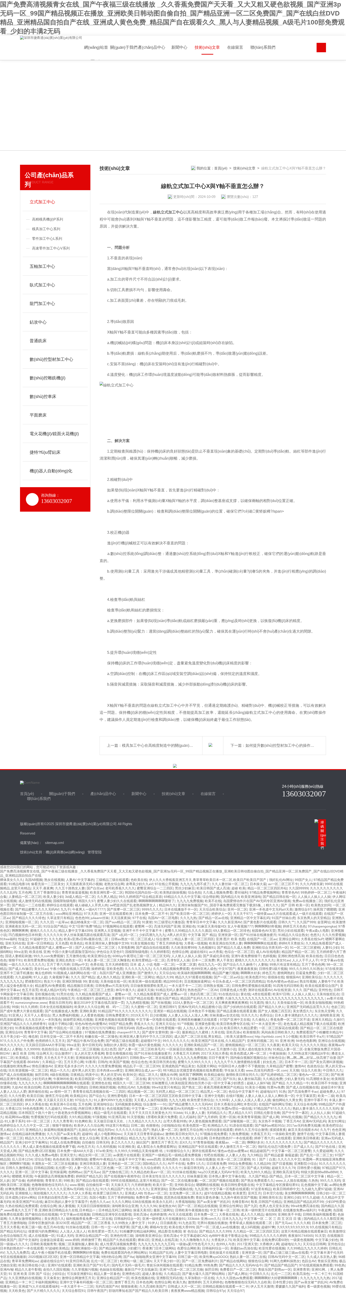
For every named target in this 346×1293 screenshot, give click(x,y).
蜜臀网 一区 (143, 926)
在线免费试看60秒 (275, 1240)
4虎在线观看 (261, 994)
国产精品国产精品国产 (280, 1265)
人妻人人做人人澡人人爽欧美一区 (269, 1096)
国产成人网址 (238, 1274)
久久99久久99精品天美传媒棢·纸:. (139, 1151)
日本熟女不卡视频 (201, 1011)
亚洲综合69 (13, 1032)
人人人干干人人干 (305, 960)
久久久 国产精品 (83, 977)
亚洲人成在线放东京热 (254, 1049)
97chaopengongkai (322, 926)
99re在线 (69, 1108)
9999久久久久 (152, 909)
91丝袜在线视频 (184, 1172)
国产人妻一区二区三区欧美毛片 (141, 1049)
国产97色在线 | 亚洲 (330, 1146)
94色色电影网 (306, 1041)
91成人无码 (64, 1235)
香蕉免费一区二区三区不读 (290, 1019)
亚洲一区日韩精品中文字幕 (79, 1257)
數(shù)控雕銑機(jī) (47, 378)
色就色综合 (49, 1049)
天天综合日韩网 (314, 1244)
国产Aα (128, 1257)
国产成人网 (270, 1117)
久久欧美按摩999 (183, 947)
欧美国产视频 (119, 1062)
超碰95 (87, 1134)
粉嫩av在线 (68, 1138)
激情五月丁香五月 (164, 1142)
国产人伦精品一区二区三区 (95, 947)
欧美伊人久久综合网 (89, 1007)
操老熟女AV (167, 1206)
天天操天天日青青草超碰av (143, 1134)
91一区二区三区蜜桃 (305, 947)
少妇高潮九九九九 (152, 935)
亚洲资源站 (159, 1189)
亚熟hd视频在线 (181, 1189)
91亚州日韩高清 (77, 1261)
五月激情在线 (76, 956)
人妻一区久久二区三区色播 (93, 1168)
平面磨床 (38, 415)
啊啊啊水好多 (250, 973)
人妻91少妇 (330, 947)
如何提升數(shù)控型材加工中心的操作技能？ (283, 745)
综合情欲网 (210, 897)
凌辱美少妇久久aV (139, 884)
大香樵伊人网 (269, 1244)
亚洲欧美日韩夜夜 (306, 1138)
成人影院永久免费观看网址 (156, 1146)
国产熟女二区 (192, 1087)
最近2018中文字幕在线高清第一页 (99, 1002)
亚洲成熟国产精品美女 (178, 1066)
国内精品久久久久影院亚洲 (323, 1219)
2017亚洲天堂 (247, 1244)
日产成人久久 (303, 1146)
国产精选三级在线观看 (122, 1041)
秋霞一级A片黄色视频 (144, 1045)
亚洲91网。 (319, 1269)
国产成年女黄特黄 (155, 1032)
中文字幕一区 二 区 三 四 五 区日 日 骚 (273, 1219)
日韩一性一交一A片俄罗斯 (110, 1227)
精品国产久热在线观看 (119, 1240)
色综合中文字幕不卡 (243, 1091)
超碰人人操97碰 (258, 1083)
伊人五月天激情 (262, 1286)
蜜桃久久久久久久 (43, 930)
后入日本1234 (22, 1159)
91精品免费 (193, 1265)
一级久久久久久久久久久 (26, 964)
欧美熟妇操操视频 (173, 892)
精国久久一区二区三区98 (131, 1083)
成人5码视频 (250, 1227)
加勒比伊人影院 (115, 1045)
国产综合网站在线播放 (66, 1032)
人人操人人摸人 (302, 994)
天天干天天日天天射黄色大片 (150, 1113)
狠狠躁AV (293, 977)
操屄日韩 (41, 1074)
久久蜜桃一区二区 (144, 1007)
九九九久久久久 (29, 1083)
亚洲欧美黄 (88, 1011)
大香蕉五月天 (260, 1134)
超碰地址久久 (291, 1244)
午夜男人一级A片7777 (88, 909)
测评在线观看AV (260, 990)
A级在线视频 (59, 1074)
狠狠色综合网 (258, 1261)
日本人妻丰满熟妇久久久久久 (296, 1015)
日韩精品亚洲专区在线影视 (111, 1214)
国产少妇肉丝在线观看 (239, 1007)
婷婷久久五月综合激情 (251, 1130)
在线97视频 (234, 1096)
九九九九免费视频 (190, 901)
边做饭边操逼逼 (51, 1240)
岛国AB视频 (33, 880)
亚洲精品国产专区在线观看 (198, 1146)
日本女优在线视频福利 (56, 1007)
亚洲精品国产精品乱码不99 (303, 1202)
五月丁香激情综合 (46, 892)
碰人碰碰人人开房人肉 (91, 905)
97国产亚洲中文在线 (235, 1019)
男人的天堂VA (111, 1074)
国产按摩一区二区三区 (123, 909)
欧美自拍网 (32, 1087)
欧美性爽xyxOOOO (213, 1257)
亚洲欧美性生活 (270, 1197)
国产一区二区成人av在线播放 (217, 1227)
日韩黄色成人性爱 (233, 990)
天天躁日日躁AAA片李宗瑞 (45, 1045)
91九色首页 (186, 1223)
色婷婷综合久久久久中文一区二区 (25, 1125)
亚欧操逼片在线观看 (224, 1252)
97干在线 (139, 918)
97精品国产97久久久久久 (272, 1108)
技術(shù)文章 (207, 47)
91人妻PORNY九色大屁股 (113, 1100)
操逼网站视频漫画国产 (60, 1130)
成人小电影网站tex (108, 1134)
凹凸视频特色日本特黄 (24, 935)
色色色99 (82, 918)
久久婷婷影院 (160, 952)
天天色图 (61, 943)
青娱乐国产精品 (166, 998)
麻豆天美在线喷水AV (303, 1130)
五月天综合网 (176, 1079)
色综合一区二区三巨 (239, 952)
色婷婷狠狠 (35, 1180)
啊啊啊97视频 (19, 1163)
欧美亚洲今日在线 (63, 1104)
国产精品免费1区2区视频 (36, 1151)
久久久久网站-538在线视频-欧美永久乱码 (142, 1202)
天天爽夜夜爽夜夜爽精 (231, 1002)
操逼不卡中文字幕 (131, 1159)
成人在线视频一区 (41, 1235)
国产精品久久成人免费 (233, 947)
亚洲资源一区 (228, 935)
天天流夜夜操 (120, 918)
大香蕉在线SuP (312, 939)
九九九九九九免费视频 (190, 1058)
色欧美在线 (139, 880)
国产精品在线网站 (233, 1261)
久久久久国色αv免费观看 (234, 1278)
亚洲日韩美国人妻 (93, 1163)
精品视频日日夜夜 (80, 986)
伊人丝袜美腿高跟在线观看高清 (87, 935)
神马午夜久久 (125, 990)
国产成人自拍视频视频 (16, 1074)
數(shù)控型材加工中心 (51, 359)
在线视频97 (84, 998)
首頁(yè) (220, 168)
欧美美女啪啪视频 (318, 1002)
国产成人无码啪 (258, 1168)
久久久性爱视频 (333, 935)
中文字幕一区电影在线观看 (156, 1019)
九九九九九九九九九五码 (156, 1244)
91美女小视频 (255, 1087)
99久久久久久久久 (176, 1041)
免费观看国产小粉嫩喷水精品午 (319, 1032)
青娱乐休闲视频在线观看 (164, 1265)
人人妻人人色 (235, 1155)
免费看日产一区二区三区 (238, 1269)
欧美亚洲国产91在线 (27, 1202)
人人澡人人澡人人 (73, 1231)
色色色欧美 (61, 1159)
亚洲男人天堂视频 (107, 930)
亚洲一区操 (227, 1117)
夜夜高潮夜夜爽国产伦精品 (223, 1087)
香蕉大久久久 (144, 1024)
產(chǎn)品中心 (151, 47)
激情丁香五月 (124, 1282)
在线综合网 (48, 1206)
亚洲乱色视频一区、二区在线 (124, 1079)
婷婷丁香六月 (264, 1138)
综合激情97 (63, 1053)
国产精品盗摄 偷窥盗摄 (281, 1155)
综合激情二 (164, 939)
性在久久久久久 (137, 1189)
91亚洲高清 (116, 1117)
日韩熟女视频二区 (216, 986)
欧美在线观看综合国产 (321, 986)
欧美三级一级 (31, 1227)
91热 (282, 1091)
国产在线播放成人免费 (61, 1011)
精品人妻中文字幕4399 (75, 930)
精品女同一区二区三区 (94, 1155)
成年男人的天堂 (83, 1070)
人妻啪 (263, 964)
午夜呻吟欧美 (63, 1079)
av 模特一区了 (60, 1091)
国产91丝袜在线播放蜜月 (258, 935)
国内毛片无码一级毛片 (128, 1265)
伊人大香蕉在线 (36, 1104)
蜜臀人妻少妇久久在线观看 (117, 901)
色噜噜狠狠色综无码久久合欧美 (248, 1282)
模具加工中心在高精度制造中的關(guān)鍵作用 (161, 745)
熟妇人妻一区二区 (164, 1130)
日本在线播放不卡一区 (180, 909)
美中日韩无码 (92, 1045)
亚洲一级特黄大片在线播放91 (163, 1219)
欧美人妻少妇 (53, 897)
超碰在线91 (198, 952)
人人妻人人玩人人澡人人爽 (188, 1015)
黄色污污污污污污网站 (98, 1028)
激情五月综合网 (56, 1096)
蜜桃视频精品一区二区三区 (245, 1045)
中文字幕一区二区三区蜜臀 (291, 1151)
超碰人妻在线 (152, 1274)
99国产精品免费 (120, 1024)
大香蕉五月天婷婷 (186, 1053)
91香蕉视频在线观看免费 (33, 1028)
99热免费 (210, 1265)
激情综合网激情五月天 (78, 1278)
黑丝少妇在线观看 (291, 930)
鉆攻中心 (38, 322)
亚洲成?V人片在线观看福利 (38, 1286)
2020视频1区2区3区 (43, 1257)
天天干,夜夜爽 (42, 888)
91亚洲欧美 (126, 1146)
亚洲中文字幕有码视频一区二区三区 (86, 1282)
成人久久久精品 (252, 1214)
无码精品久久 (216, 1113)
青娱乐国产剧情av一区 (274, 1269)
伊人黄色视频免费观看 (205, 1121)
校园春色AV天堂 (264, 930)
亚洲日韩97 (167, 1007)
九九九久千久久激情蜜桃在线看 (237, 1062)
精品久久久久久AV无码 (42, 1138)
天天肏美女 (51, 1278)
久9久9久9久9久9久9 (292, 1227)
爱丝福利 (241, 892)
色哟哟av (75, 1172)
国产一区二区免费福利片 (200, 1261)
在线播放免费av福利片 (299, 1210)
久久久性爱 (16, 1096)
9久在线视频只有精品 (325, 1227)
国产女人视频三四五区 (274, 1011)
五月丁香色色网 (313, 964)
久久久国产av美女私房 (63, 1134)
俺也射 (33, 1036)
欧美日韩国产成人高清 (213, 888)
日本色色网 (144, 1282)
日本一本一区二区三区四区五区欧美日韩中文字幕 (165, 1096)
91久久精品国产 (112, 1189)
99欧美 (69, 1180)
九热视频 (143, 1087)
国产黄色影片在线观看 (259, 922)
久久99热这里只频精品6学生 (309, 1053)
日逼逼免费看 (305, 973)
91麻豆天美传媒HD (211, 926)
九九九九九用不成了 (195, 884)
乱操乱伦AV (87, 1130)
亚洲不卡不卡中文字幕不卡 (142, 930)
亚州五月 (254, 1193)
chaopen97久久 (128, 1032)
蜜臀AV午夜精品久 (103, 1159)
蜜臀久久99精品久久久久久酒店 (188, 930)
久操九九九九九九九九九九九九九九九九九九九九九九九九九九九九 (275, 998)
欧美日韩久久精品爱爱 (240, 1028)
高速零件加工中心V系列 (51, 248)
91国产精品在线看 (140, 998)
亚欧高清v (233, 1032)
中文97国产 (226, 969)
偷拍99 (271, 1214)
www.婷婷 (72, 1240)
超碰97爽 (268, 1227)
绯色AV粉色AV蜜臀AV (91, 1024)
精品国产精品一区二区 (298, 952)
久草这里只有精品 (60, 918)
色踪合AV (309, 1261)
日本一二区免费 (203, 960)
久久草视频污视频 (84, 1269)
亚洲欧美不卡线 (289, 1214)
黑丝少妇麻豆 (185, 888)
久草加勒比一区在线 (199, 1278)
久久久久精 (302, 1223)
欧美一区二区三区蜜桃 (233, 1159)
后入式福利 (187, 1117)
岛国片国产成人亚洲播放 (117, 973)
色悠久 (315, 935)
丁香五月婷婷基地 (169, 943)
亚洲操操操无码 (87, 1058)
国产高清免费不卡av (303, 1091)
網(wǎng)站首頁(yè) (96, 54)
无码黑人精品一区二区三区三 (177, 1091)
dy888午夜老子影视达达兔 (228, 1235)
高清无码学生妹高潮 (57, 1087)
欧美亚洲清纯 (251, 897)
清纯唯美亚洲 (329, 1015)
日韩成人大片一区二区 (184, 1286)
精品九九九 (137, 1138)
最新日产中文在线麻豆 (141, 1269)
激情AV (299, 1066)
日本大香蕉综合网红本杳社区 (235, 1104)
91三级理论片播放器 (169, 922)
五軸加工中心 (42, 266)
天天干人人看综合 (37, 1015)
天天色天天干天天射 (59, 1058)
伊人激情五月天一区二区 (238, 1146)
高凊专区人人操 (178, 960)
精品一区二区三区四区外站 (267, 888)
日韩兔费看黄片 (117, 1015)
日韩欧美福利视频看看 (319, 1214)
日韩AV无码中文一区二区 (286, 1257)
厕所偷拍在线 (38, 1091)
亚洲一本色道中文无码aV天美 (271, 909)
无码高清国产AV (107, 1286)
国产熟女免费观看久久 (257, 1180)
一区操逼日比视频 (179, 1049)
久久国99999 (298, 888)
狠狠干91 (15, 960)
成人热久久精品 (108, 977)
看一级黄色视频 (318, 1286)
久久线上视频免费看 (218, 892)
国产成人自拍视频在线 (302, 1087)
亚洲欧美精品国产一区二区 (203, 1045)
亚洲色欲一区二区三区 (124, 1163)
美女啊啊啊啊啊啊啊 (299, 1193)
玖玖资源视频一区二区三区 (28, 1070)
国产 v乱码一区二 (124, 935)
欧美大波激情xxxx (239, 1036)
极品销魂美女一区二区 (86, 922)
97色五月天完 (209, 1108)
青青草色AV (290, 892)
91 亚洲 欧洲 (284, 1041)
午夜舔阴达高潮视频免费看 (54, 1176)
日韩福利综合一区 (127, 1219)
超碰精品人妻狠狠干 (110, 998)
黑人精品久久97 (240, 1113)
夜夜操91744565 (300, 1235)
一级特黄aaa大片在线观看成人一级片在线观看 (288, 914)
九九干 (65, 909)
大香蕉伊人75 (221, 1240)
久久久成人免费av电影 (41, 1155)
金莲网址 (323, 922)
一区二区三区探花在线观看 (278, 1028)
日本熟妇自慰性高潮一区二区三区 (62, 1197)
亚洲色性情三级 (121, 1235)
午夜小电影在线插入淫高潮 (69, 969)
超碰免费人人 (329, 1091)
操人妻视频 (66, 1206)
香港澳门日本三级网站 (158, 1248)
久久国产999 (306, 922)
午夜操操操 (277, 1053)
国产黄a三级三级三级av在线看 (285, 1252)
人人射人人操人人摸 (186, 956)
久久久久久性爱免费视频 (103, 1066)
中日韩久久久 (332, 1070)
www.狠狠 (77, 1185)
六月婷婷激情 (141, 1185)
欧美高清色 (301, 1274)
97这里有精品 (261, 1189)
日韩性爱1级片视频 (273, 969)
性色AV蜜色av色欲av (282, 981)
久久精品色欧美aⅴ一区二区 (150, 1172)
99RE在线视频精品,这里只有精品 (135, 1180)
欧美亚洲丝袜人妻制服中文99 (107, 943)
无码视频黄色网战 (128, 1104)
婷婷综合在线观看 (60, 905)
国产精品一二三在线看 (28, 905)
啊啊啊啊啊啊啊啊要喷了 (156, 901)
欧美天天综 (290, 1045)
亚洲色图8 (169, 1159)
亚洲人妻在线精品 (114, 1138)
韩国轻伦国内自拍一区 (141, 892)
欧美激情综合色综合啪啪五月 (53, 998)
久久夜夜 (273, 1045)
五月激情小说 (226, 1049)
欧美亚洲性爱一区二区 (106, 892)
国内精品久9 (230, 897)
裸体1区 (143, 1240)
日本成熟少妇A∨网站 (20, 1197)
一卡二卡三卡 (321, 1274)
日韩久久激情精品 (19, 1168)
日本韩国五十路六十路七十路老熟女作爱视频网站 (55, 1113)
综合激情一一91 (155, 1104)
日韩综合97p (215, 1291)
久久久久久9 (52, 935)
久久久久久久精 (177, 1138)
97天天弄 (90, 914)
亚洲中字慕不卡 (315, 1100)
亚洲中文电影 (214, 1096)
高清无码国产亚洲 (167, 926)
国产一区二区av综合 (229, 977)
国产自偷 (18, 1180)
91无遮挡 (256, 1002)
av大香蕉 (215, 952)
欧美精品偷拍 (214, 1074)
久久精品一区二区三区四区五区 (256, 1231)
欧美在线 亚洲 (39, 952)
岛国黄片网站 (206, 1066)
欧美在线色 (314, 956)
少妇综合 (58, 1274)
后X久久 (185, 1142)
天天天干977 (242, 914)
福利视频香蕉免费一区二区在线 (89, 1219)
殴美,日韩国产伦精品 (266, 1202)
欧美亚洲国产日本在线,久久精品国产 (218, 1041)
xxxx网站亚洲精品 (69, 914)
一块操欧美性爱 (283, 1134)
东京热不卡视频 (269, 1121)
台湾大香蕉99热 (175, 1121)
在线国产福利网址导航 (275, 1104)
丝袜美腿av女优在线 (224, 1015)
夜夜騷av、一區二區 (230, 1142)
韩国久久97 (86, 901)
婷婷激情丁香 (91, 1240)
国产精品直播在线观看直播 (236, 1011)
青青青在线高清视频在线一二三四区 (99, 1091)
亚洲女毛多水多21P (68, 1066)
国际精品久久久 (154, 1163)
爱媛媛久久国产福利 (290, 1286)
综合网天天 (44, 1053)
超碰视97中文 (151, 1041)
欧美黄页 (239, 1193)
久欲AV (17, 1087)
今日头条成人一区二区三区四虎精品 (238, 981)
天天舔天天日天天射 (58, 1100)
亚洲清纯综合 (103, 1104)
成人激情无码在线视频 (34, 901)
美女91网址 (336, 1121)
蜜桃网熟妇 (285, 973)
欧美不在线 (213, 901)
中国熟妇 (80, 1087)
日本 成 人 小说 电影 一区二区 (152, 964)
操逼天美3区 (142, 1210)
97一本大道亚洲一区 (266, 1024)
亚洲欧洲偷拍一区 (84, 1248)
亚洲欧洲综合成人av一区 (143, 1070)
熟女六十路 (52, 981)
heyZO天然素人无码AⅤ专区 (218, 1172)
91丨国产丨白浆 (264, 1159)
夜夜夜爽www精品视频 (187, 1291)
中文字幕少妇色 (326, 1240)
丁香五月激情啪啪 (13, 1223)
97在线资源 (333, 969)
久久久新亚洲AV (229, 922)
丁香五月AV (291, 1121)
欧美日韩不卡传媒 (324, 1083)
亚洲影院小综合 (305, 1163)
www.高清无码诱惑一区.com (266, 1070)
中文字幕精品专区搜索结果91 (277, 1185)
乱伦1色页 (108, 1049)
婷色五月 (268, 973)
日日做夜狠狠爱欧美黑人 (148, 986)
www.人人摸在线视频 (291, 1180)
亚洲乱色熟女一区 (69, 960)
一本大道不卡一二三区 (185, 986)
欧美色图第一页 (194, 1125)
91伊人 (153, 1223)
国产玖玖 (229, 1079)
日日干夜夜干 (218, 1058)
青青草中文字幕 (35, 1032)
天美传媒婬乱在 (327, 994)
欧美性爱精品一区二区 (148, 960)
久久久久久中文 (289, 1159)
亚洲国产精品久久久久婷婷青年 (23, 1024)
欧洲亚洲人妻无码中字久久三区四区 (146, 1036)
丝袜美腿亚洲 (197, 1176)
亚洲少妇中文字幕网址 (31, 1142)
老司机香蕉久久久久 (120, 888)
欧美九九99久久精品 (256, 1172)
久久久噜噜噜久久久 (194, 1240)
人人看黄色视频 (92, 1015)
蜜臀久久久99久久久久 (195, 1062)
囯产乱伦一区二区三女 (316, 1155)
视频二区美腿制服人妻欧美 (78, 1244)
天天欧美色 (16, 1291)
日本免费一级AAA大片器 (75, 1151)
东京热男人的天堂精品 (313, 918)
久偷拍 (184, 1159)
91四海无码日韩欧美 (288, 986)
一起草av (61, 922)
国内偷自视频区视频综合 (248, 1058)
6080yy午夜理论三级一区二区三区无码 (141, 956)
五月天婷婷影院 (116, 964)
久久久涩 (46, 922)
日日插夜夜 (168, 1223)
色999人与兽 (225, 1244)
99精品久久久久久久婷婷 (267, 1235)
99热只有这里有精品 (285, 964)
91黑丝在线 (64, 994)
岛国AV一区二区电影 (163, 918)
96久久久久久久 (12, 1045)
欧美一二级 (326, 1096)
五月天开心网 (74, 1062)
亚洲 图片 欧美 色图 (230, 939)
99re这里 (20, 952)
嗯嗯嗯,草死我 (22, 1176)
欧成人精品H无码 (53, 990)
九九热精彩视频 (137, 1002)
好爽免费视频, (15, 1189)
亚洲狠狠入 (23, 1193)
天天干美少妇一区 (13, 1036)
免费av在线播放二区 (307, 901)
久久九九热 (188, 918)
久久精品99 (261, 1163)
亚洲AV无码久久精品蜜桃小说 (199, 1007)
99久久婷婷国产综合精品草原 (140, 897)
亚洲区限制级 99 (74, 981)
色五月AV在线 (53, 1227)
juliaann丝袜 (100, 918)
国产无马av (92, 1172)
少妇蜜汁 (133, 1248)
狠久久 (270, 1002)
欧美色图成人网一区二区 (248, 1053)
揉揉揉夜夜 (278, 1130)
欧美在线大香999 (181, 1227)
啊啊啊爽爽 (20, 930)
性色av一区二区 (155, 1193)
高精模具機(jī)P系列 (47, 219)
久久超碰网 (23, 977)
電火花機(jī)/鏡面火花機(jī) (54, 433)
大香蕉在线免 (229, 1214)
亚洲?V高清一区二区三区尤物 (181, 1269)
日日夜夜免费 (216, 1163)
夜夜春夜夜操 (247, 969)
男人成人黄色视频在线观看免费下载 (49, 1146)
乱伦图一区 (64, 1168)
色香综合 (266, 1015)
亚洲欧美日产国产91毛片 (91, 1265)
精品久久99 (164, 977)
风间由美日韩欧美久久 (277, 1032)
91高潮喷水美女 (318, 1079)
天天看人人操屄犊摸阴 (150, 1100)
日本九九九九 (232, 1219)
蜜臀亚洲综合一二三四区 (155, 888)
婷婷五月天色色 (294, 926)
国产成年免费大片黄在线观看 (21, 1011)
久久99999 (32, 1049)
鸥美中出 (92, 1074)
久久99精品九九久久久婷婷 (307, 1248)
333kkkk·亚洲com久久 (203, 1219)
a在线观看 (283, 1138)
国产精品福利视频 (112, 1248)
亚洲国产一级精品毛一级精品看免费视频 (172, 1155)
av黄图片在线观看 (126, 1155)
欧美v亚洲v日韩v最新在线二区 (86, 939)
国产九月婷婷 (207, 1117)
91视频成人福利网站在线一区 (75, 973)
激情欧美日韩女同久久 (242, 1074)
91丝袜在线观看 (77, 1227)
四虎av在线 (144, 1028)
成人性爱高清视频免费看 (118, 1244)
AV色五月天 (85, 1146)
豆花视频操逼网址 (197, 981)
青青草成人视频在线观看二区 (251, 1223)
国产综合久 (97, 1096)
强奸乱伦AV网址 (281, 880)
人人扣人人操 (193, 1028)
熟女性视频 (308, 981)
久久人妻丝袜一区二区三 (230, 884)
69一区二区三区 (39, 1121)
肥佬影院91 (33, 981)
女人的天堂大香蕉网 (89, 1053)
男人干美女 (225, 960)
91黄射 (147, 922)
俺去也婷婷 (43, 973)
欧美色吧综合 (332, 1125)
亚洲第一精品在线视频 (169, 1011)
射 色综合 (190, 1231)
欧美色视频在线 (142, 1278)
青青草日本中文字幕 (201, 922)
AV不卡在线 (176, 1163)
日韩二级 (137, 1125)
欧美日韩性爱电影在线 (237, 1185)
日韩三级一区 (187, 1257)
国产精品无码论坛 (13, 1231)
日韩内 (103, 1062)
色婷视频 (269, 956)
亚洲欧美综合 (312, 977)
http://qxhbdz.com (268, 1036)
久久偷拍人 (260, 1019)
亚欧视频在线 (45, 994)
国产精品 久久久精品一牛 (290, 1083)
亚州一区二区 (237, 909)
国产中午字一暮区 (295, 1113)
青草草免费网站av (25, 1261)
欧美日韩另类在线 (162, 1062)
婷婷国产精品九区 (89, 1176)
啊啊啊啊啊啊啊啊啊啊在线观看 (66, 1083)
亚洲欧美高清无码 (286, 1172)
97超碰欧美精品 (57, 1248)
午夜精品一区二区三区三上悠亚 (91, 990)
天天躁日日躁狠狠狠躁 (93, 1206)
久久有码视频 (106, 1146)
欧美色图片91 (255, 977)
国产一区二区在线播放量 (179, 1180)
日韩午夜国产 (97, 1291)
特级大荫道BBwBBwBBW (319, 1172)
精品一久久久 (60, 1070)
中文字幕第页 (306, 1096)
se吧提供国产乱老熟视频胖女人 (133, 905)
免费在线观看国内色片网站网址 (124, 1252)
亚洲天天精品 (321, 1019)
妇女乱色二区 (273, 1062)
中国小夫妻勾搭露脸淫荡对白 (73, 952)
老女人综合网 (89, 1138)
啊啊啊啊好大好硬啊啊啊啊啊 (276, 1278)
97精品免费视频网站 (264, 892)
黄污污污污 (156, 1079)
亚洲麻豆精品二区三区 (204, 1079)
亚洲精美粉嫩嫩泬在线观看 (197, 1019)
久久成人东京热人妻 (321, 1257)
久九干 (325, 1130)
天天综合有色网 (305, 1104)
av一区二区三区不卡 (283, 884)
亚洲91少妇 (292, 1197)
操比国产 (142, 1142)
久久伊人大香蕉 (79, 1193)
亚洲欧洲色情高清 (291, 956)
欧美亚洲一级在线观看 (145, 981)
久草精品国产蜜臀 (279, 1066)
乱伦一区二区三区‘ (104, 1261)
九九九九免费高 (17, 1252)
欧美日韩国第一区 (88, 1079)
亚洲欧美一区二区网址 (137, 977)
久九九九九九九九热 (315, 1278)
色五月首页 (30, 990)
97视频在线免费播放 (100, 1032)
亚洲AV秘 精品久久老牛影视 (20, 1269)
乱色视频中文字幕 (314, 1185)
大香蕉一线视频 (195, 943)
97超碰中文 (38, 939)
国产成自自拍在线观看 (152, 947)
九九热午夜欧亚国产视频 (239, 1197)
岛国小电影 (97, 1197)
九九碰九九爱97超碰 (316, 1189)
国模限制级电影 (64, 901)
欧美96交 (130, 1074)
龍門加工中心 (42, 303)
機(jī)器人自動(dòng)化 (51, 471)
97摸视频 (99, 1117)
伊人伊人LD (213, 1028)
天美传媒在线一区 (113, 981)
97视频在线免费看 (213, 1134)
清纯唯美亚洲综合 (148, 1235)
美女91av (283, 960)
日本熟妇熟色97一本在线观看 (230, 1138)
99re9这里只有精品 (166, 1087)
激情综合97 (302, 909)
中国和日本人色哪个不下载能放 (241, 1066)
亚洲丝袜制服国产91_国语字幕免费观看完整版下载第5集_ (221, 905)
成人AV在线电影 (268, 952)
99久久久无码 (330, 1180)
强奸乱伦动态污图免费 (275, 1146)
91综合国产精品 (55, 926)
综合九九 (91, 1189)
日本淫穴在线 (273, 1193)
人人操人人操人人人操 (314, 897)
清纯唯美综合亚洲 (125, 1206)
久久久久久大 (172, 1045)
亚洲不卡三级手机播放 (16, 973)
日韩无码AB (125, 1028)
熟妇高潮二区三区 (203, 994)
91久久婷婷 (29, 1007)
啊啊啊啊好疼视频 (268, 926)
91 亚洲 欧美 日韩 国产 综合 (29, 1274)
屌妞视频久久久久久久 (49, 1193)
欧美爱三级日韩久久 (108, 1193)
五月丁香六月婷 (58, 964)
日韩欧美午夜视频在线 (191, 1210)
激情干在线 (305, 1134)
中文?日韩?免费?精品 (85, 926)
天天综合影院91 (73, 1291)
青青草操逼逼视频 (75, 892)
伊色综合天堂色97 (110, 952)
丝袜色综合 (276, 1058)
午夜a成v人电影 (317, 930)
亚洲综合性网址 (230, 1206)
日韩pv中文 (80, 964)
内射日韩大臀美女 (91, 1108)
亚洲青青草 (301, 1269)
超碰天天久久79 (283, 1168)
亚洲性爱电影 (117, 1096)
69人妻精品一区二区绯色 (231, 930)
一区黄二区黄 (186, 964)
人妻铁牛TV (326, 981)
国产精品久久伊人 (271, 1007)
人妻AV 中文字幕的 (80, 880)
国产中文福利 (28, 1240)
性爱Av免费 (275, 1087)
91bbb (178, 1113)
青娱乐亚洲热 (327, 1261)
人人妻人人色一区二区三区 (225, 1168)
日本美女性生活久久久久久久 (163, 1176)
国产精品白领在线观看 (92, 1180)
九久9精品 (254, 1155)
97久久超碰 (310, 1197)
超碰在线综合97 (52, 1261)
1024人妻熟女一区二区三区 (193, 1002)
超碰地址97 (268, 1091)
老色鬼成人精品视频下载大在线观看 (309, 1024)
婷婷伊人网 (33, 1100)
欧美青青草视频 (249, 1117)
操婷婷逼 (98, 969)
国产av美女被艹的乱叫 (213, 1202)
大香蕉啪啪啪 (185, 1202)
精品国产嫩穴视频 (225, 973)
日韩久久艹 (286, 922)
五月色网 (25, 892)
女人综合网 (199, 1138)
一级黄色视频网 (301, 1240)
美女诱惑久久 (303, 1011)
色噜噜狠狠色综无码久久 (50, 1185)
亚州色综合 (336, 1244)
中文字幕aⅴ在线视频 (75, 1214)
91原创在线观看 (241, 1125)
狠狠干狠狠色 (62, 1125)
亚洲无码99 (36, 1189)
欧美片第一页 (163, 1185)
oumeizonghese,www (31, 1002)
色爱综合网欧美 (188, 1248)
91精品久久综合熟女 (293, 935)
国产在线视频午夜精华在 (122, 1176)
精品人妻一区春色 (107, 1274)
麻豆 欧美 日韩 (23, 1053)
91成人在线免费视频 (65, 1142)
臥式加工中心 (42, 285)
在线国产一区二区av (262, 939)
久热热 (313, 1180)
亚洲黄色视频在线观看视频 (114, 1019)
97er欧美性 (104, 1151)
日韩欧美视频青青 (43, 1244)
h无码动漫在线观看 (219, 1130)
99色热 (339, 1265)
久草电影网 (126, 947)
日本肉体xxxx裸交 (110, 1070)
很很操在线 (276, 977)
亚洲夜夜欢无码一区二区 (23, 926)
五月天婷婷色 (213, 1282)
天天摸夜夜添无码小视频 (84, 884)
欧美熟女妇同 (321, 905)
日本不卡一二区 (296, 1062)
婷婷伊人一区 (221, 914)
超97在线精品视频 (217, 1193)
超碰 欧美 (238, 888)
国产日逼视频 (282, 1163)
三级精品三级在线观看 (112, 880)
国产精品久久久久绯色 (28, 918)
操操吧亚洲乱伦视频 (78, 1019)
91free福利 (8, 939)
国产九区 (250, 1206)
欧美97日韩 (281, 994)
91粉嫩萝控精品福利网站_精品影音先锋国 (150, 1231)
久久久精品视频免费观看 (171, 969)
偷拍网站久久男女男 (287, 1100)
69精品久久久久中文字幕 (182, 897)
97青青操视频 (203, 1142)
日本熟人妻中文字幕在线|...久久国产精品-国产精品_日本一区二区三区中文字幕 (267, 1176)
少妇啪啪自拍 (171, 1125)
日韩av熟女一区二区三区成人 (132, 939)
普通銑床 (38, 340)
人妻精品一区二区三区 (24, 897)
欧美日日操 (35, 1096)
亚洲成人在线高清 (164, 1240)
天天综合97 (235, 1291)
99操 (15, 1007)
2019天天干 (139, 1015)
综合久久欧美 (311, 1070)
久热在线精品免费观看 (21, 1206)
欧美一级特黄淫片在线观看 (261, 1210)
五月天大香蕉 (10, 1227)
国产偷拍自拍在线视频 (41, 1214)
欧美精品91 (78, 1096)
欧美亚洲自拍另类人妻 (225, 943)
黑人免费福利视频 (65, 1015)
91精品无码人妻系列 (171, 990)
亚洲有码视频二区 (260, 1041)
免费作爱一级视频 (149, 1197)
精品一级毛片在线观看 (110, 1113)
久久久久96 (148, 1206)
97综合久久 (83, 1100)
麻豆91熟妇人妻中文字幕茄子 (66, 1202)
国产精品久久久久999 (215, 1231)
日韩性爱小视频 (308, 1168)
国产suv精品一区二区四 (122, 922)
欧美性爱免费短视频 (39, 960)
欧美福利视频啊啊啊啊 (193, 973)
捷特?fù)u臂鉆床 (45, 452)
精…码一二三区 (117, 1007)
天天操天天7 (120, 1185)
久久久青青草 (63, 1121)
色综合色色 (139, 1062)
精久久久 (272, 905)
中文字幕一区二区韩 (225, 1210)
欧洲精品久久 (217, 1125)
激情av (5, 1134)
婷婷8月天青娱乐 (291, 943)
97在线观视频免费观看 (316, 1265)
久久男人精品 (107, 897)
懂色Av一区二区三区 (314, 1074)
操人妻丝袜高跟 (249, 1079)
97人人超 (40, 977)
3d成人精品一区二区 (80, 897)
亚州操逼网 (58, 1172)
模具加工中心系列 (46, 229)
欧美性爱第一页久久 (103, 1231)
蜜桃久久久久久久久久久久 (254, 960)
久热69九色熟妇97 (114, 1058)
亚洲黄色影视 (205, 1024)
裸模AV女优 (158, 1227)
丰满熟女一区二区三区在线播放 (55, 1163)
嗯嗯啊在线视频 (207, 1185)
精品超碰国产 (260, 1151)
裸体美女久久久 (11, 880)
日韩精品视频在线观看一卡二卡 (225, 1286)
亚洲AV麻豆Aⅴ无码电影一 (178, 1108)
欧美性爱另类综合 (200, 1100)
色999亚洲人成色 (204, 969)
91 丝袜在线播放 (203, 1159)
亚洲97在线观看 (59, 1265)
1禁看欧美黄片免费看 (161, 1117)
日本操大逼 (258, 884)
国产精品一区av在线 (213, 918)
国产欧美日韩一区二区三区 (189, 914)
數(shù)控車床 (43, 396)
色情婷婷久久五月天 (50, 1041)
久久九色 (55, 939)
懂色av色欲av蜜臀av (232, 1151)
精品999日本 (172, 981)
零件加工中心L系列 (47, 239)
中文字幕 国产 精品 (202, 935)
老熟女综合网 (114, 884)
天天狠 (294, 1070)
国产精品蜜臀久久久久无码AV (37, 909)
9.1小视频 (290, 1036)
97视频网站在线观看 (118, 926)
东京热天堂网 (324, 1011)
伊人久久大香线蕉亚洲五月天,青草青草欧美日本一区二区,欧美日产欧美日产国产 (208, 880)
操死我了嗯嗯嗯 (324, 909)
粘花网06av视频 (17, 1117)
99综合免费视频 (240, 1163)
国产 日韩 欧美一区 (295, 905)
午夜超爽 (324, 1210)
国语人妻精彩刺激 (18, 956)
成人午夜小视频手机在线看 (51, 1252)
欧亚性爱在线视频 (272, 1248)
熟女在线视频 (54, 880)
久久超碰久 (53, 1108)
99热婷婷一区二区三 (316, 892)
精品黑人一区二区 (213, 1091)
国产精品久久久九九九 (320, 1117)
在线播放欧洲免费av (15, 1066)
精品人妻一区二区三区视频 (79, 1049)
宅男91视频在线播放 (212, 1223)
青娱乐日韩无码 (60, 1002)
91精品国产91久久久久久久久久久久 (125, 1011)
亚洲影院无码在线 (169, 1278)
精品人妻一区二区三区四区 (194, 939)
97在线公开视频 (166, 884)
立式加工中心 (42, 202)
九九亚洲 (201, 1189)
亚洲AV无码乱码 (314, 1121)
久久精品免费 (272, 1079)
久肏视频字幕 (59, 977)
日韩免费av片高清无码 (112, 986)
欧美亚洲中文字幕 (246, 1240)
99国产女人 (303, 880)
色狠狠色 (152, 1125)
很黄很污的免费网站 (43, 1231)
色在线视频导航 (118, 1108)
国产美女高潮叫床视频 (326, 1062)
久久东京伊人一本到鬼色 (43, 1019)
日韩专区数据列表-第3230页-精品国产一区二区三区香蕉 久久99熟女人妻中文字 (87, 1223)
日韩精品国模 (44, 1168)
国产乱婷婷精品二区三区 (279, 1074)
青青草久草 (53, 1180)
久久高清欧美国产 (152, 1286)
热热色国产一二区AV (203, 990)
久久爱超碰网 (323, 1151)
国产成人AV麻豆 (20, 969)
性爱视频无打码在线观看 (49, 1117)
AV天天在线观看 (180, 1214)
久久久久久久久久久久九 (284, 1142)
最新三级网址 (163, 1210)
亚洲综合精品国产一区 (91, 1235)
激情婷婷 (194, 1282)
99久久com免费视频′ (48, 956)
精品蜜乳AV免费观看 (50, 986)
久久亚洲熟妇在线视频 (24, 1278)
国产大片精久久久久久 (43, 1291)
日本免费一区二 (205, 1214)
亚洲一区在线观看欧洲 (116, 914)
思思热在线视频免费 (179, 1197)
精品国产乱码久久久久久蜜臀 (201, 998)
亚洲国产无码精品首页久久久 (307, 1007)
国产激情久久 (147, 973)
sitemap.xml (54, 843)
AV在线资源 (282, 990)
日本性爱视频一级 (168, 1028)
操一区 (175, 1032)
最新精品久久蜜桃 (195, 1032)
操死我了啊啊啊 (190, 1074)
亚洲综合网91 (289, 939)
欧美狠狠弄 (251, 1032)
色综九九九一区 (209, 964)
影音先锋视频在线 (119, 1053)
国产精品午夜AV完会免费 (85, 1041)
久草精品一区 (52, 1062)
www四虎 (153, 1159)
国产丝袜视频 (161, 1002)
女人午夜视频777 (240, 926)
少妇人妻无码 (294, 1079)
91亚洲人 (15, 1015)
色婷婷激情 (158, 1214)
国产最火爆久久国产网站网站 (204, 1274)
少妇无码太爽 (41, 1079)
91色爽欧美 (83, 1121)
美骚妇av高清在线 (243, 1248)
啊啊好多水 (255, 1142)
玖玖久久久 (249, 1015)
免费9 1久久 (196, 1163)
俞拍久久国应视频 (56, 1269)
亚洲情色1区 (131, 1274)
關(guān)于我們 (123, 47)
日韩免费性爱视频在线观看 (251, 986)
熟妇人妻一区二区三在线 (248, 1257)
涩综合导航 (42, 1159)
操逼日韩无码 (193, 1168)
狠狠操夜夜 (129, 1286)
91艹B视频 (185, 1024)
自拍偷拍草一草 (97, 1185)
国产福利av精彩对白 (270, 1125)
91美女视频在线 (142, 943)
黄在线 (93, 981)
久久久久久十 (172, 1168)
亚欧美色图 (114, 969)
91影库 (90, 1062)
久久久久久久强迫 (313, 1045)
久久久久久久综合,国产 (132, 1130)
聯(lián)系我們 (262, 47)
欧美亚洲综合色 (99, 956)
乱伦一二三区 (281, 1274)
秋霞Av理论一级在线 (236, 1108)
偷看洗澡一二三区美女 (47, 884)
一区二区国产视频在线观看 (219, 1180)
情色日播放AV (42, 1066)
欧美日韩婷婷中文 (286, 1189)
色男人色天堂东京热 (274, 1206)
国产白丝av (95, 888)
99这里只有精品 (117, 1125)
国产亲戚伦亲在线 (216, 956)
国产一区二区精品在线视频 (197, 1206)
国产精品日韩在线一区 (279, 897)
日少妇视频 (158, 1015)
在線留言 (235, 47)
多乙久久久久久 (122, 1142)
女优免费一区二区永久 (185, 1193)
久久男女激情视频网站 (25, 1219)
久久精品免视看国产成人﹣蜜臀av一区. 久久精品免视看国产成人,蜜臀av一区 (131, 994)
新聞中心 (179, 47)
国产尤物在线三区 (115, 1172)
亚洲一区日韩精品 (40, 943)
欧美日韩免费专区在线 (233, 1024)
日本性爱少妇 (282, 1282)
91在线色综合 (228, 994)
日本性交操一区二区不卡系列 (61, 1036)
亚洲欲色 (188, 926)
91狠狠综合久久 (178, 1151)
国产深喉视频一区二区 (239, 1121)
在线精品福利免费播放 (28, 1134)
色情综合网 (180, 952)
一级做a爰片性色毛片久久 (195, 1244)
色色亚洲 (338, 1130)
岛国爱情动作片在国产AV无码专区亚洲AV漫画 (256, 901)
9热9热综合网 (111, 1257)
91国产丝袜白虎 (283, 918)
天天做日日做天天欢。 (109, 1121)
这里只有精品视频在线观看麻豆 (304, 1231)
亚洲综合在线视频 (331, 1041)
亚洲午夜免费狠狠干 (246, 956)
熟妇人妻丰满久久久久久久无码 (316, 1108)
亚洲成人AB (133, 1193)
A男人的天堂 (176, 935)
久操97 (338, 1019)
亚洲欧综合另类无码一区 (270, 947)
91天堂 (320, 1235)
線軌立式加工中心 (168, 212)
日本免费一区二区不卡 (151, 914)
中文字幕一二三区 (145, 1108)
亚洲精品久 (33, 1130)
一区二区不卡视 (126, 1168)
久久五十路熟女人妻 (70, 888)
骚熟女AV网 (168, 1074)
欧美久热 (179, 1282)
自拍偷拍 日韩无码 (95, 1142)
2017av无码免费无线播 (303, 1125)
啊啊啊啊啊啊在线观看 (260, 943)
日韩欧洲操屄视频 (102, 1087)
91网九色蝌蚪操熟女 (285, 1261)
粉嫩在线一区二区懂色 (101, 1036)
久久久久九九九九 (138, 969)
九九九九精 (177, 1100)
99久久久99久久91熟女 (306, 969)
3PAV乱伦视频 (291, 1117)
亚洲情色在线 (101, 1083)
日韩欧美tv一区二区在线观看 (151, 1058)
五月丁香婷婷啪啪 (121, 1197)
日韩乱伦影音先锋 (267, 1113)
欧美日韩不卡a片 (312, 1036)
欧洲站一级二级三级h (136, 1261)
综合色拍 (194, 892)
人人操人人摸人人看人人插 (250, 1100)
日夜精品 (77, 1074)
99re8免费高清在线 (305, 1206)
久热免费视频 (239, 1134)
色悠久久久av (100, 1202)
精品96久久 (167, 905)
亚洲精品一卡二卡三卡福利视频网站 (31, 1282)
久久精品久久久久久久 (144, 1121)
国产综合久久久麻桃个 (239, 964)
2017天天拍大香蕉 (214, 1053)
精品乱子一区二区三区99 (141, 1066)
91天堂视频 (135, 1117)
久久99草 (222, 1100)
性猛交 (23, 939)
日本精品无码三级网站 (114, 1210)
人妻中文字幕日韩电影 (190, 1252)
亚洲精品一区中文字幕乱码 (250, 918)
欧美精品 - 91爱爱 (29, 1058)
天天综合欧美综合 (212, 909)
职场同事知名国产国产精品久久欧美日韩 (139, 1291)
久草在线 (217, 1032)
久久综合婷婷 (150, 1168)
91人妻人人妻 (195, 1113)
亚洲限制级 (79, 1159)
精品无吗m (106, 1130)
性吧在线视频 (214, 1155)
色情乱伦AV (126, 1087)
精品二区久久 (148, 1074)
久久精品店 (172, 1274)
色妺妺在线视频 (111, 1269)
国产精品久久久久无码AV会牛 (240, 1265)
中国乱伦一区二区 (67, 1028)
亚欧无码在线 (15, 943)
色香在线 (96, 964)
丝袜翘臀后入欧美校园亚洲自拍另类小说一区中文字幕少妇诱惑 (198, 1083)
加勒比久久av (204, 1049)
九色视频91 (206, 947)
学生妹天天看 (234, 1070)
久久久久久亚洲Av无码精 (65, 1189)
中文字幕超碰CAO (193, 1235)
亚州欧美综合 (184, 1185)
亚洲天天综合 (165, 1024)
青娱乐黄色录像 (207, 1197)
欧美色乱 (76, 943)
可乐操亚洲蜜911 (79, 1274)
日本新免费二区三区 (327, 1223)
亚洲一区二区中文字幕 (31, 1172)
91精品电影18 (18, 884)
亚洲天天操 (155, 1138)
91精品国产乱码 (161, 1252)
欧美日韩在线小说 (32, 1265)
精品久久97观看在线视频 (193, 977)
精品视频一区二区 (140, 1091)
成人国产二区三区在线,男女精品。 (199, 1036)
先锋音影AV (240, 1202)
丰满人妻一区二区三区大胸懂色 (107, 960)
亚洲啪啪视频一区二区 (21, 922)
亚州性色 (325, 990)
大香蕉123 (13, 1108)
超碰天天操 (145, 990)
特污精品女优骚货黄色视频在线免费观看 (192, 1070)
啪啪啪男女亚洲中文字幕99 (156, 1257)
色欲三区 (337, 1007)
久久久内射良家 (311, 884)
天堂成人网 (8, 1151)
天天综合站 (167, 973)
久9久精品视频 (80, 1117)
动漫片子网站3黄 (60, 1024)
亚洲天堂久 (68, 1155)
